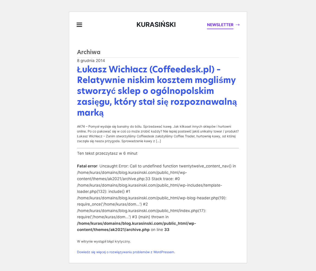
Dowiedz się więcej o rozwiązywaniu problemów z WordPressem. (126, 252)
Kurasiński (156, 24)
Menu (79, 25)
